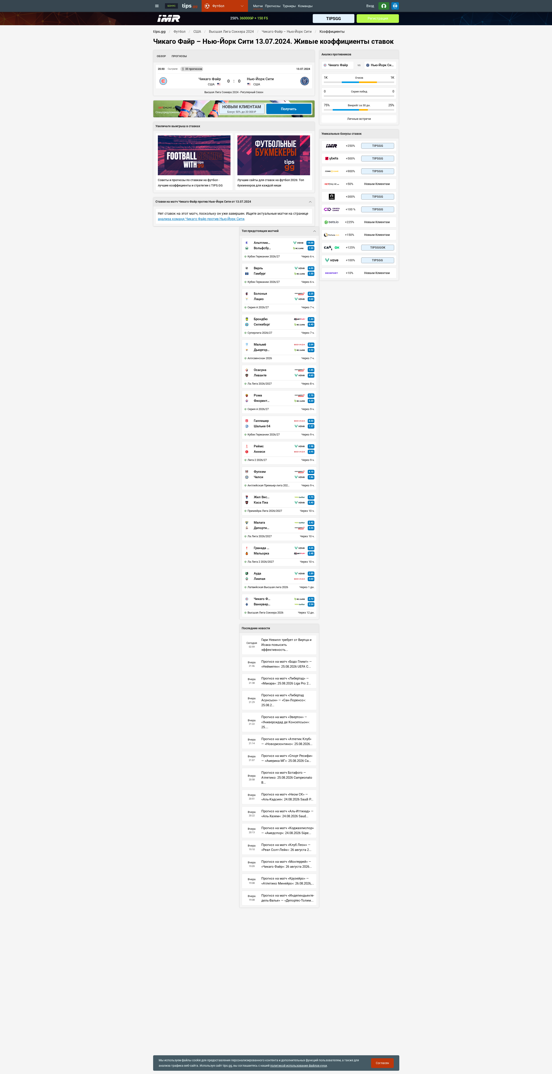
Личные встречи (359, 119)
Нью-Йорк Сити (260, 79)
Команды (305, 6)
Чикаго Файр (210, 79)
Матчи (258, 6)
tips (190, 6)
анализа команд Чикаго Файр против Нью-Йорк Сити (201, 219)
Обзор (161, 56)
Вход (370, 6)
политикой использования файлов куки (298, 1065)
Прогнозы (273, 6)
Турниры (289, 6)
